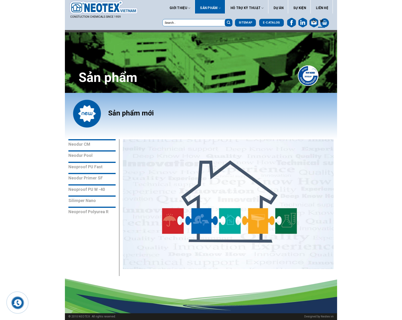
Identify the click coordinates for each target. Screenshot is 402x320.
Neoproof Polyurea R (88, 211)
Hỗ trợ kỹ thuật (246, 8)
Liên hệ (322, 8)
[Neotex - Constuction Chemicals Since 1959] (104, 7)
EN (314, 21)
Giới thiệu (178, 8)
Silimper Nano (82, 200)
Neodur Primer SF (85, 177)
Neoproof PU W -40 (86, 189)
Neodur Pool (80, 155)
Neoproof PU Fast (85, 166)
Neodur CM (79, 144)
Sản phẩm (209, 8)
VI (321, 21)
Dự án (279, 8)
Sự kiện (299, 8)
